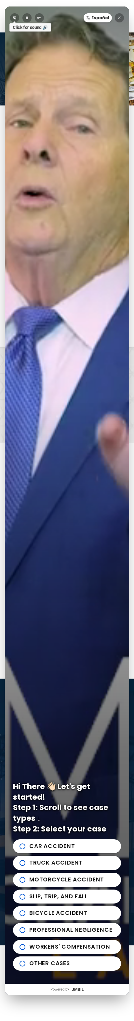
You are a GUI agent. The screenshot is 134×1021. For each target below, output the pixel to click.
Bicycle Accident (58, 913)
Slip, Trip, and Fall (58, 896)
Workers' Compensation (69, 947)
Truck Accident (56, 863)
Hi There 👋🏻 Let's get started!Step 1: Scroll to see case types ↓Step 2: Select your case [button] (60, 807)
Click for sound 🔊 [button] (30, 27)
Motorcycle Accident (66, 879)
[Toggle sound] (15, 18)
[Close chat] (119, 18)
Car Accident (52, 846)
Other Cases (49, 963)
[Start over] (39, 18)
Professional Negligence (70, 930)
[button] (98, 17)
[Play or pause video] (27, 18)
